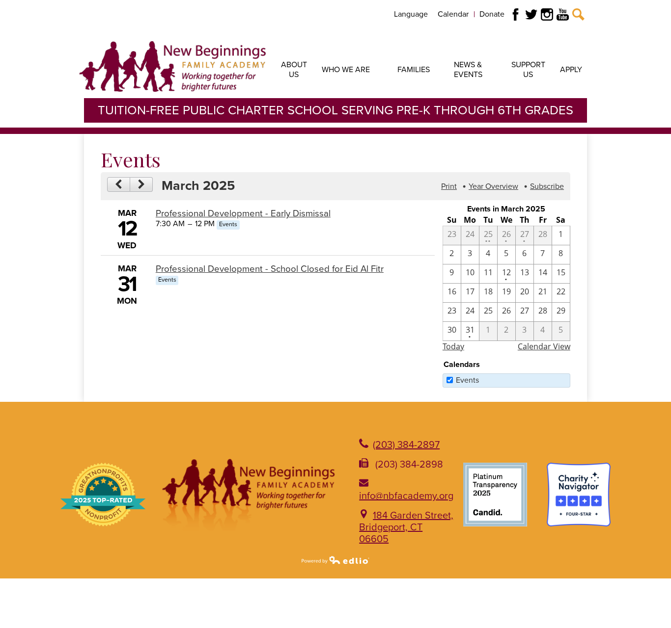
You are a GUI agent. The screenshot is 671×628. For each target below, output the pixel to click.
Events (467, 380)
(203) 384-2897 (406, 445)
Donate (491, 14)
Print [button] (449, 186)
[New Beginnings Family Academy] (172, 66)
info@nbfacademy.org (406, 496)
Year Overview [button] (493, 186)
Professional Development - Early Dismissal (243, 213)
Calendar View (544, 346)
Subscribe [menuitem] (547, 186)
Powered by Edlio (335, 560)
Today (453, 346)
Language (411, 14)
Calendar (453, 14)
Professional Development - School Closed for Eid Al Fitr (270, 268)
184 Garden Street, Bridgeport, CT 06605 (406, 527)
